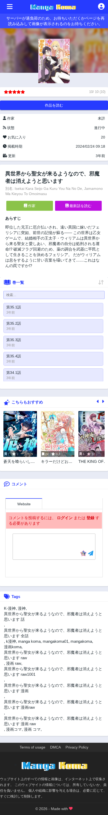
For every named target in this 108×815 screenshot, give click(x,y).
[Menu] (9, 7)
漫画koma (12, 647)
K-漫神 (10, 608)
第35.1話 (13, 307)
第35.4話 (13, 356)
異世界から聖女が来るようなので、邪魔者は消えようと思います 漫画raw (53, 704)
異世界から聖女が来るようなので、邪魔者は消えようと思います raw (53, 655)
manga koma (29, 641)
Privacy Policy (77, 747)
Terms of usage (32, 747)
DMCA (55, 747)
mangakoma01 (55, 641)
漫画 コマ (32, 729)
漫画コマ (14, 729)
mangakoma (81, 641)
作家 (31, 206)
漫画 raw (13, 663)
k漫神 (11, 641)
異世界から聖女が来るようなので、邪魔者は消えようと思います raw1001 (53, 672)
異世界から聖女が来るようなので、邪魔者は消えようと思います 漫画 (53, 688)
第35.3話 (13, 340)
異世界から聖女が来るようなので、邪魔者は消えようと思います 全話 (53, 633)
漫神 (22, 608)
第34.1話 (13, 372)
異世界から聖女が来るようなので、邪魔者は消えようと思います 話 (53, 617)
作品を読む (54, 105)
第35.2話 (13, 323)
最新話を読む (79, 206)
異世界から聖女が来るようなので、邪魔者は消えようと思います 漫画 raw (53, 721)
